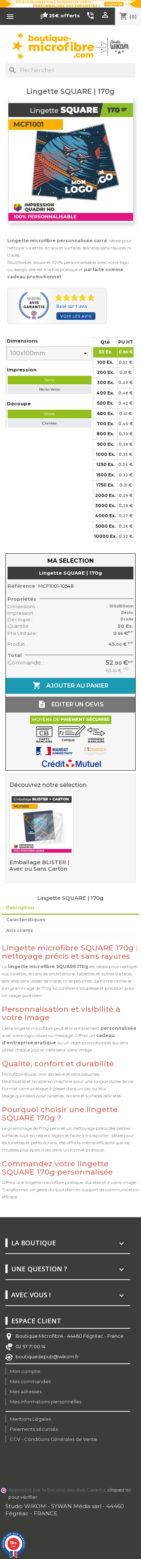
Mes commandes (30, 1381)
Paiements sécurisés (34, 1429)
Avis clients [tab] (19, 930)
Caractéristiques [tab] (25, 919)
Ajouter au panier (70, 685)
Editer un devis (71, 704)
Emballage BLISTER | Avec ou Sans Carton (39, 865)
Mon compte (25, 1371)
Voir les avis (75, 316)
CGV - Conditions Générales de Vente (53, 1439)
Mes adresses (26, 1391)
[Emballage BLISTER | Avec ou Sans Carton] (41, 823)
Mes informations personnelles (45, 1402)
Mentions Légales (30, 1419)
